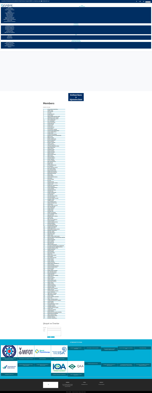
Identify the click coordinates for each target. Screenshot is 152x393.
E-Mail (44, 329)
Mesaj (44, 330)
